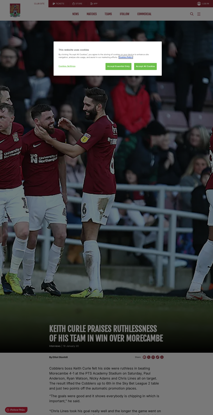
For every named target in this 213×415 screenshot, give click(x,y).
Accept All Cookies (145, 66)
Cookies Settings (67, 66)
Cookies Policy (126, 57)
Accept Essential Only (118, 66)
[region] (108, 58)
